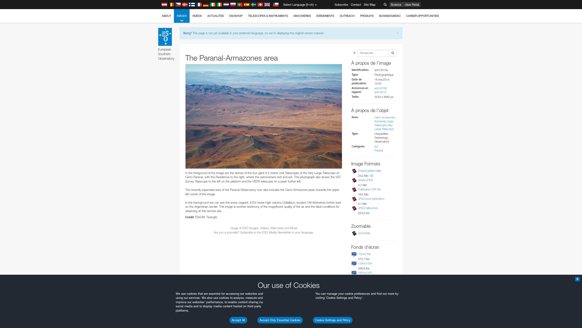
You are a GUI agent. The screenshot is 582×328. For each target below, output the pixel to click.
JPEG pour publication (371, 198)
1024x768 (364, 254)
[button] (371, 175)
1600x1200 (365, 272)
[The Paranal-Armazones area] (264, 116)
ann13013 (380, 92)
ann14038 (380, 88)
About (166, 16)
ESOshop (236, 16)
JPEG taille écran (368, 208)
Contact (356, 4)
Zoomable (364, 233)
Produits (367, 16)
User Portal (412, 4)
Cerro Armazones (384, 117)
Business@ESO (390, 16)
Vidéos (197, 16)
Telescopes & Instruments (268, 16)
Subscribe (341, 4)
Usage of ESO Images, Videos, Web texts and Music (264, 228)
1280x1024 (365, 263)
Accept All (238, 320)
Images (182, 16)
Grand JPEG (365, 180)
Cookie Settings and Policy (332, 320)
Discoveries (302, 16)
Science (396, 4)
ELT (376, 146)
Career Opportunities (422, 16)
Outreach (347, 16)
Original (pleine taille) (369, 170)
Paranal (378, 150)
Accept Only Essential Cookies (280, 320)
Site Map (370, 4)
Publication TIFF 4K (369, 189)
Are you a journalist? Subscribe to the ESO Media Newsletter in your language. (264, 232)
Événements (325, 16)
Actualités (215, 16)
